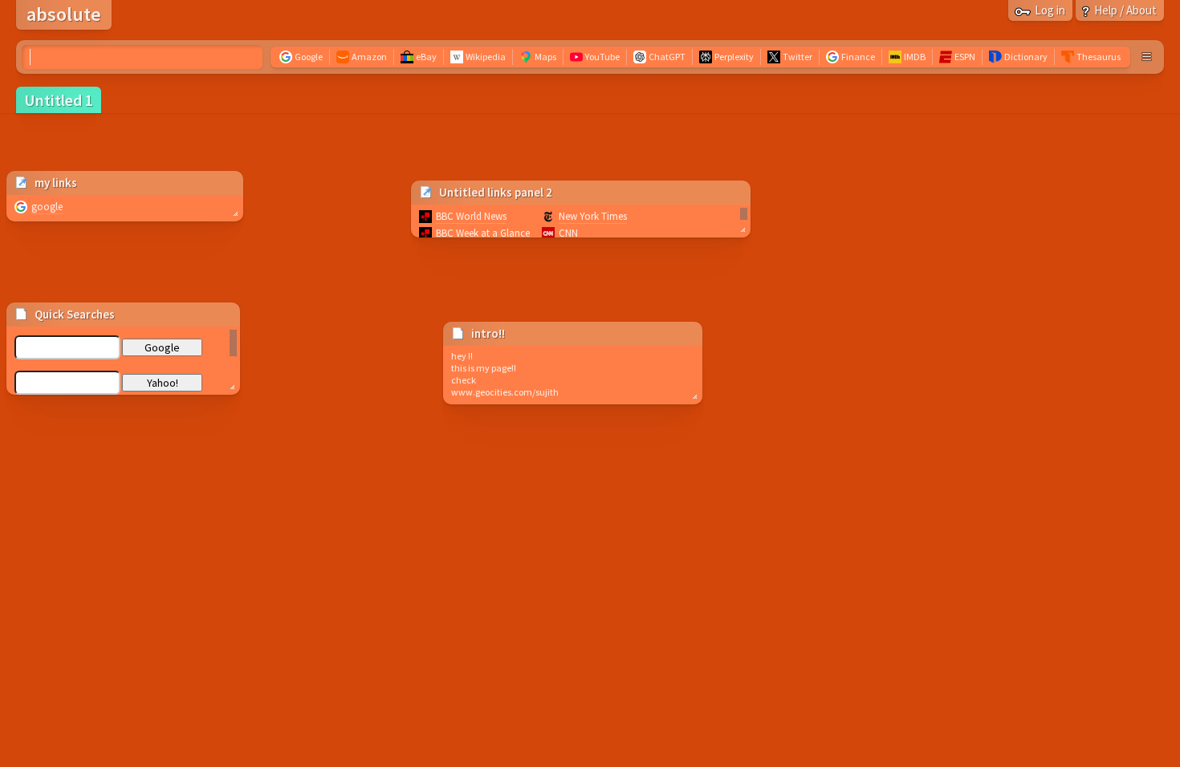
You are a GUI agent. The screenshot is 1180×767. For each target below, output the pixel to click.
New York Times (593, 216)
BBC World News (471, 216)
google (47, 206)
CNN (568, 233)
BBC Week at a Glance (483, 233)
